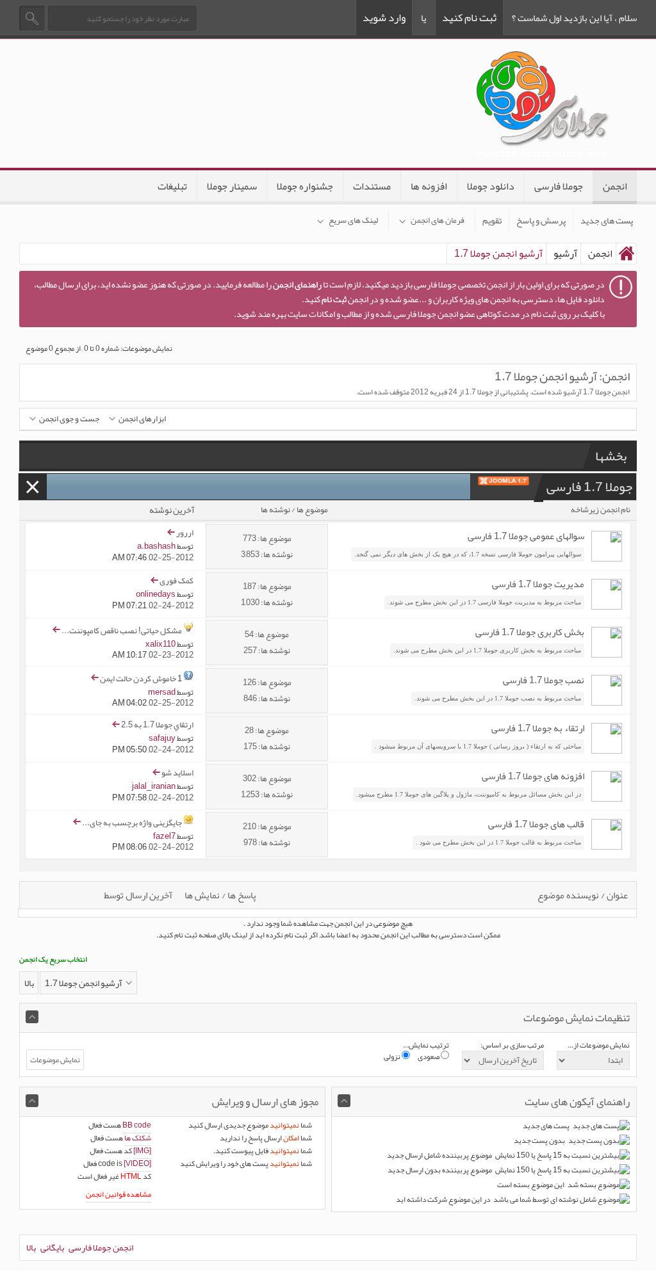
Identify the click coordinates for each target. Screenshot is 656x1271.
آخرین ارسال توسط (138, 895)
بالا (29, 983)
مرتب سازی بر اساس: (512, 1045)
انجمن (615, 186)
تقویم (492, 220)
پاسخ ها (241, 895)
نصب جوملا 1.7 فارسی (543, 680)
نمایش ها (202, 895)
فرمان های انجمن (437, 220)
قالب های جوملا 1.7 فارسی (536, 824)
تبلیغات (172, 186)
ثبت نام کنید (469, 17)
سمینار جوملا (232, 186)
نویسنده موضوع (568, 895)
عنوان (617, 895)
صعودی (429, 1056)
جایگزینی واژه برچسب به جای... (132, 822)
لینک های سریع (353, 220)
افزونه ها (429, 186)
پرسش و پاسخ (541, 220)
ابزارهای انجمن (142, 419)
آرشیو (565, 253)
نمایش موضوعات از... (599, 1045)
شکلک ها (137, 1138)
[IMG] (142, 1150)
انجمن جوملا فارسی (101, 1247)
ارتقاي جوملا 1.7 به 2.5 (157, 724)
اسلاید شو (177, 773)
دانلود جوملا (490, 186)
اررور (184, 532)
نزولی (393, 1056)
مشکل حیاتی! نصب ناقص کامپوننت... (122, 630)
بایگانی (52, 1247)
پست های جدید (606, 220)
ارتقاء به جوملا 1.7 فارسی (537, 728)
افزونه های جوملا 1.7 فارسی (533, 776)
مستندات (372, 186)
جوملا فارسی (558, 186)
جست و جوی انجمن (69, 419)
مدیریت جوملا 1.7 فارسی (538, 584)
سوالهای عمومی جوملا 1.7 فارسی (526, 536)
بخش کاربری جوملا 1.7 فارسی (529, 632)
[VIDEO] (137, 1163)
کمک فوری (176, 580)
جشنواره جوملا (305, 186)
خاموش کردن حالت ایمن (138, 678)
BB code (136, 1125)
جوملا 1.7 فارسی (589, 486)
